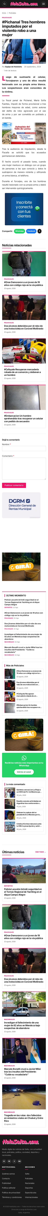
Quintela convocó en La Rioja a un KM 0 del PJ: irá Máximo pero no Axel (29, 792)
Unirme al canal (24, 772)
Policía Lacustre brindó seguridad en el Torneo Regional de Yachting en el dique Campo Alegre (21, 602)
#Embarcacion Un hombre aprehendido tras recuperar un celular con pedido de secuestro (23, 418)
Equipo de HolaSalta (13, 67)
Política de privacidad (11, 1192)
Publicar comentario (14, 485)
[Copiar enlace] (34, 1212)
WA (19, 1161)
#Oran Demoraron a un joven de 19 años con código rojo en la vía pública (23, 283)
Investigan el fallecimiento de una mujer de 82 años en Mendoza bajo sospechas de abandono (23, 636)
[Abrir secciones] (43, 3)
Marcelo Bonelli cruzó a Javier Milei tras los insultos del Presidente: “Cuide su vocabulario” (23, 649)
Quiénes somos (8, 1174)
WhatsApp (19, 231)
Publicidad (6, 1183)
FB (9, 1161)
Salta (27, 1174)
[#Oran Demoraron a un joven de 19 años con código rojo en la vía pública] (24, 264)
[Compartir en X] (27, 1212)
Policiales (12, 13)
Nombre (6, 444)
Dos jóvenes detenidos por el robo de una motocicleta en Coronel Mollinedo (23, 327)
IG (4, 1161)
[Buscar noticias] (4, 3)
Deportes (8, 886)
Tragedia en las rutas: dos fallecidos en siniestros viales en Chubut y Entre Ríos (23, 1118)
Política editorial (8, 1188)
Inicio (4, 13)
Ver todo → (40, 852)
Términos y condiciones (12, 1197)
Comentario (8, 456)
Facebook (31, 231)
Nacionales (9, 1019)
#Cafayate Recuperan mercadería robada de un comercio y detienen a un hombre (22, 372)
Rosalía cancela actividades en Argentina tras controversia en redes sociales (29, 803)
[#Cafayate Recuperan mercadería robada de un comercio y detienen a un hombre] (24, 351)
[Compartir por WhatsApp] (13, 1212)
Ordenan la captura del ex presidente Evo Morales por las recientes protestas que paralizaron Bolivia (28, 815)
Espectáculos (30, 1192)
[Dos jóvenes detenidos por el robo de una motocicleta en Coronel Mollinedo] (24, 307)
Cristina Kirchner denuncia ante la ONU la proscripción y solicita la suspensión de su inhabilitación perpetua (29, 827)
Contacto (6, 1178)
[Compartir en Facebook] (20, 1212)
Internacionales (31, 1197)
